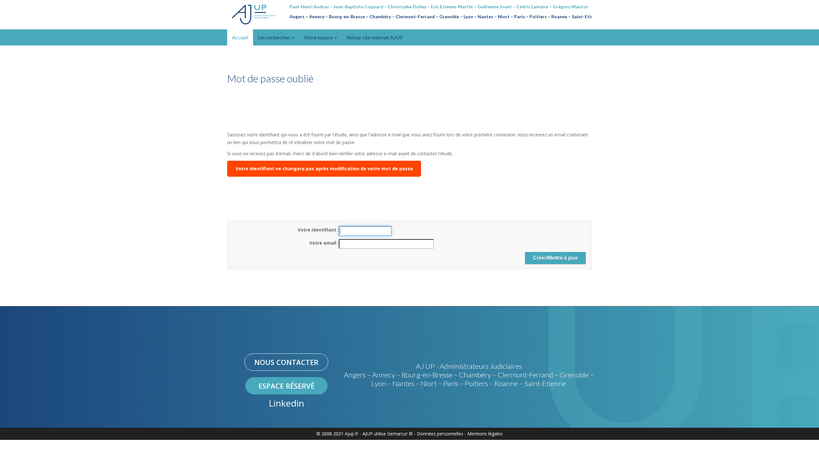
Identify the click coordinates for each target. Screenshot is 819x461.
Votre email (323, 243)
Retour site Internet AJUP (374, 37)
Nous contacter (286, 362)
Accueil (240, 37)
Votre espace (319, 37)
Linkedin (286, 403)
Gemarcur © (400, 434)
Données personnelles (440, 434)
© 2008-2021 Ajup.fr (337, 434)
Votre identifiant (318, 230)
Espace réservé (286, 386)
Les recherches (274, 37)
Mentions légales (485, 434)
